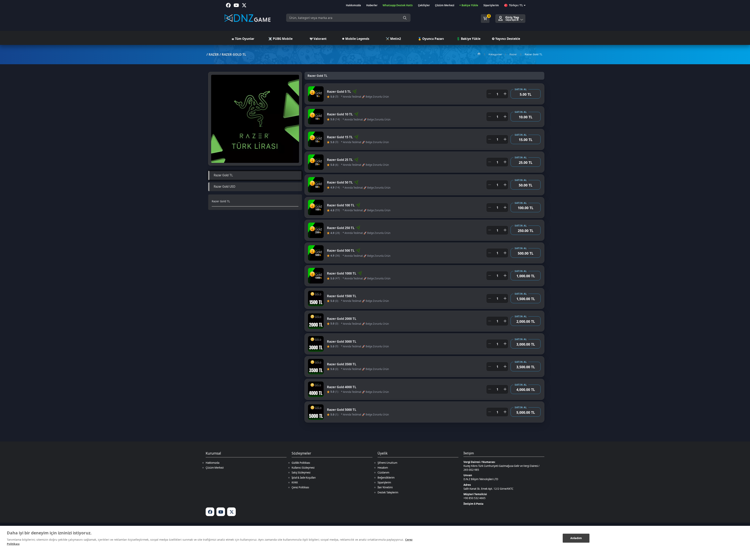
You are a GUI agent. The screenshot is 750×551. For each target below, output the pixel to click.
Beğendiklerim (386, 477)
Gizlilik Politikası (301, 463)
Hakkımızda (212, 463)
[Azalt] (489, 93)
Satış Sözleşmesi (301, 472)
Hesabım (383, 467)
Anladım (576, 538)
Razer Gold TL (234, 54)
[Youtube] (220, 511)
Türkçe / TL (516, 5)
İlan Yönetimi (385, 487)
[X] (231, 511)
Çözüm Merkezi (215, 467)
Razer (214, 54)
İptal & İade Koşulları (304, 477)
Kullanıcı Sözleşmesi (303, 467)
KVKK (295, 482)
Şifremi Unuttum (387, 463)
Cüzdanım (383, 472)
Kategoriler (495, 54)
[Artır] (505, 93)
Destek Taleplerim (388, 492)
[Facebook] (210, 511)
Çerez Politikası (300, 487)
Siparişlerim (384, 482)
